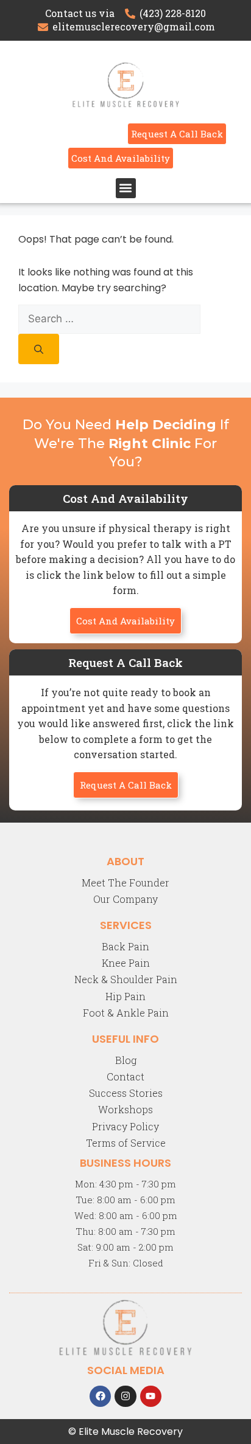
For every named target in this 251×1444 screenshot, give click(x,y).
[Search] (38, 349)
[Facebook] (100, 1396)
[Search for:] (109, 319)
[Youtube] (150, 1396)
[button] (126, 188)
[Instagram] (125, 1396)
